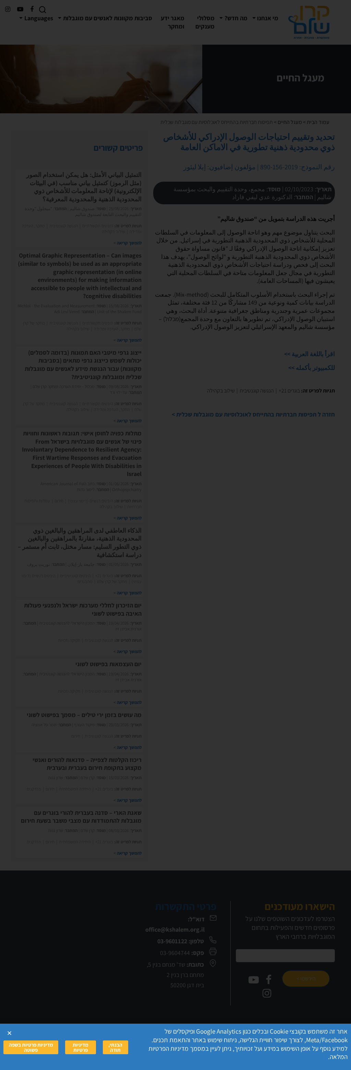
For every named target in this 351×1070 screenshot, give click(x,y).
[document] (175, 535)
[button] (9, 1033)
